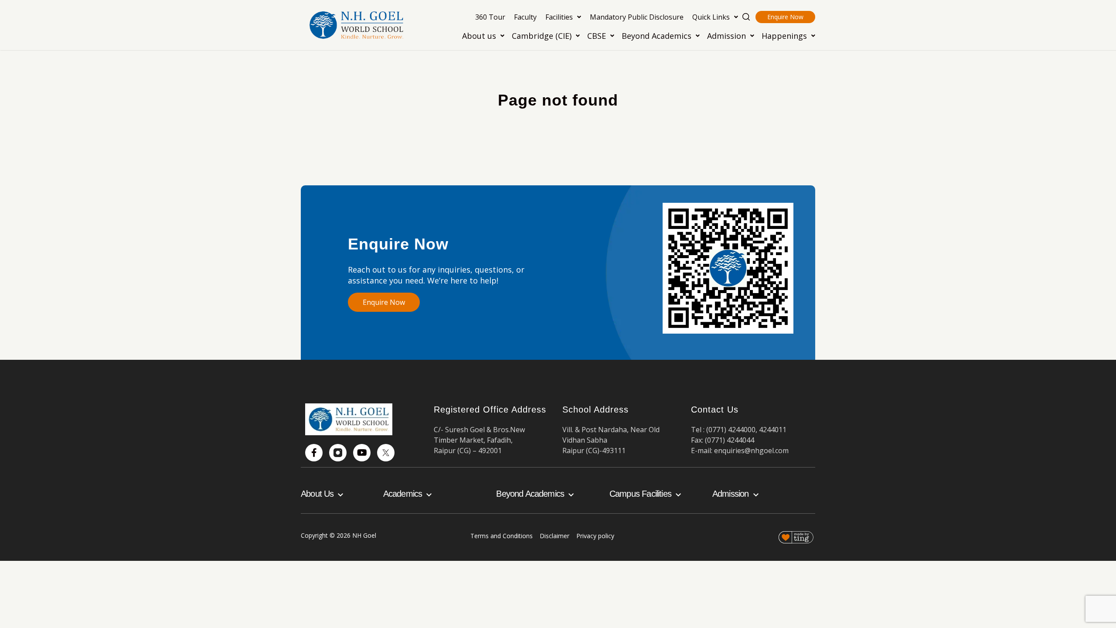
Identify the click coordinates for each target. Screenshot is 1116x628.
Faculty (525, 17)
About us (479, 36)
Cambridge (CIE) (542, 36)
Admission (726, 36)
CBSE (596, 36)
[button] (563, 17)
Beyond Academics (656, 36)
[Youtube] (362, 452)
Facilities (559, 17)
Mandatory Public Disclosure (637, 17)
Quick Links (711, 17)
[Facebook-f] (314, 452)
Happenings (784, 36)
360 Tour (490, 17)
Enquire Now (785, 17)
